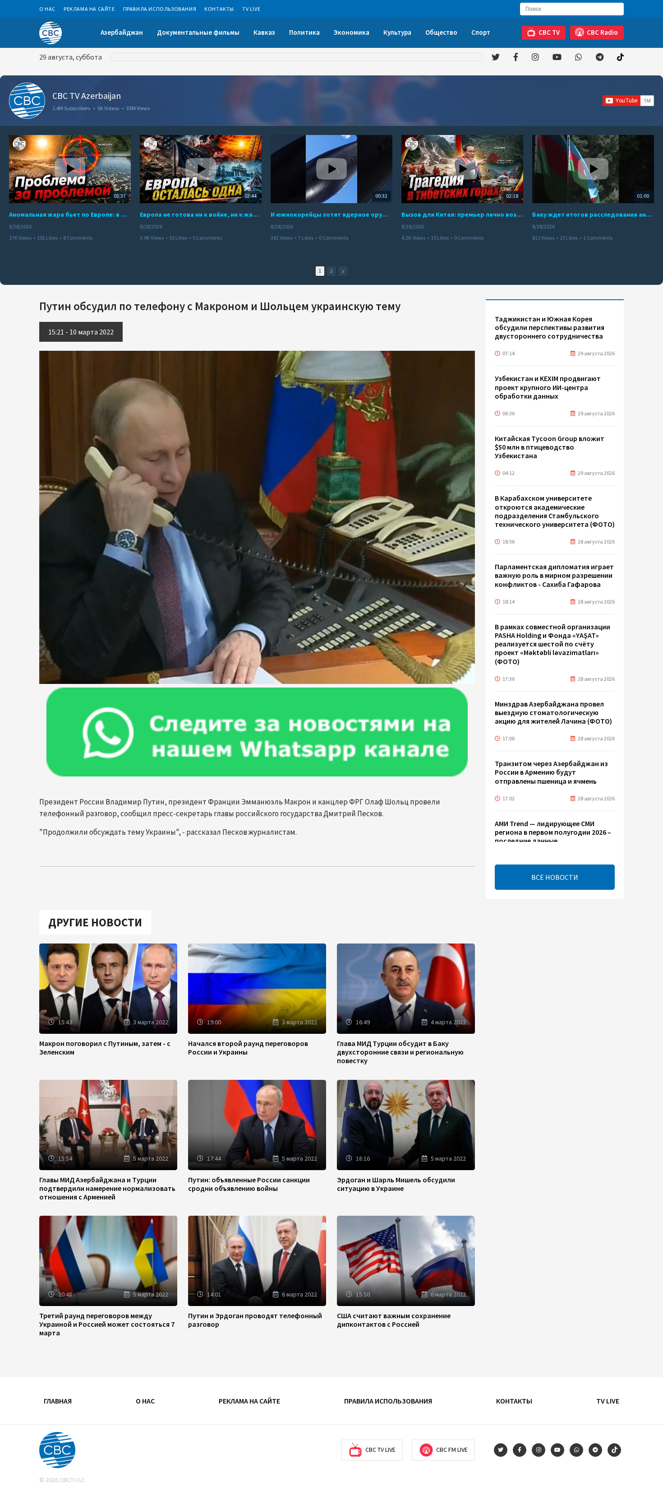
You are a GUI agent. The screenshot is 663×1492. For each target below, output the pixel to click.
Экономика (351, 32)
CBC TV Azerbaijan (86, 95)
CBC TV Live (380, 1450)
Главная (58, 1400)
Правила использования (160, 8)
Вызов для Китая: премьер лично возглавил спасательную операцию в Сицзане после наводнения (462, 214)
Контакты (219, 8)
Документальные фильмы (198, 32)
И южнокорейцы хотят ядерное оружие (331, 214)
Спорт (480, 32)
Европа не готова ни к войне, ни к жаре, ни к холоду (201, 214)
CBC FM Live (452, 1450)
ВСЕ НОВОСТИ (554, 877)
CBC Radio (602, 32)
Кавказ (264, 32)
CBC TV (549, 32)
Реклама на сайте (89, 8)
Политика (304, 32)
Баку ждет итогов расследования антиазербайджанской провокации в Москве (593, 214)
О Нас (47, 8)
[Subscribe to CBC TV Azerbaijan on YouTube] (628, 100)
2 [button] (331, 271)
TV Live (251, 8)
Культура (397, 32)
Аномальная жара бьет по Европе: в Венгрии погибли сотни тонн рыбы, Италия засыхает (70, 214)
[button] (342, 271)
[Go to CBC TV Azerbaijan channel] (27, 101)
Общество (441, 32)
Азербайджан (122, 32)
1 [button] (320, 271)
